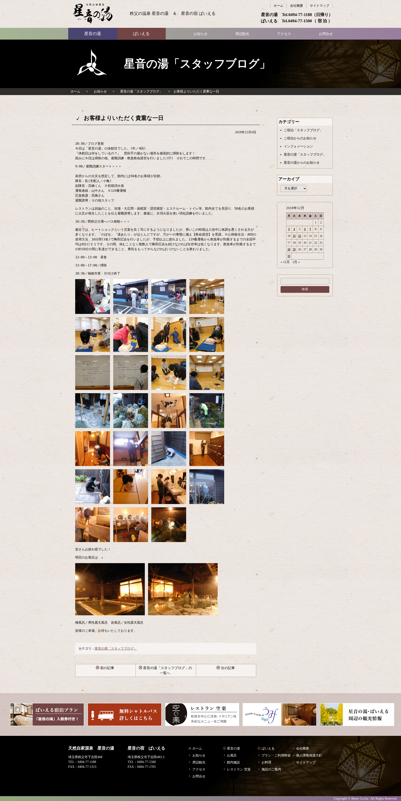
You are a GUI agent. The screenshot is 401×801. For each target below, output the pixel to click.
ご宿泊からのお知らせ (300, 138)
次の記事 (228, 668)
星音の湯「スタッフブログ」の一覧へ (167, 670)
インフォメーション (298, 146)
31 (289, 256)
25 (294, 249)
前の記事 (107, 668)
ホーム (75, 91)
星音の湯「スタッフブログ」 (141, 91)
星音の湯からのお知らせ (302, 162)
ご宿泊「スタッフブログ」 (303, 130)
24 (289, 249)
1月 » (296, 262)
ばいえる (93, 13)
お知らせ (100, 91)
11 (294, 236)
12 (299, 236)
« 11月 (285, 262)
